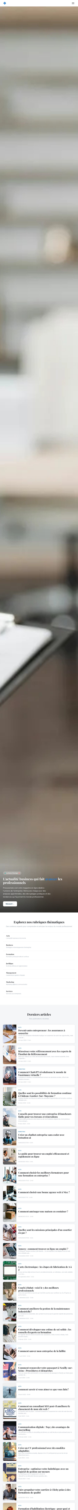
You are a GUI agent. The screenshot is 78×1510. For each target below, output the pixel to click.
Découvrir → (10, 904)
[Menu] (73, 3)
